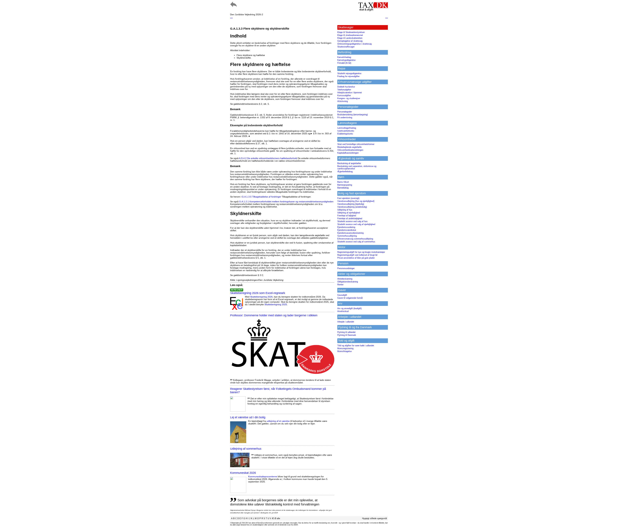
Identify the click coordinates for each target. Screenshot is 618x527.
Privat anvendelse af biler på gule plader (356, 258)
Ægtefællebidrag (345, 171)
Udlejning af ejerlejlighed (348, 212)
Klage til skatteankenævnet (350, 35)
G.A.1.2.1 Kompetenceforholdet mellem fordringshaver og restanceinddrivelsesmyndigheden (286, 201)
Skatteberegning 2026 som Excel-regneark (257, 293)
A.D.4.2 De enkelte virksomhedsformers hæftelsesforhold (268, 158)
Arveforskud (343, 311)
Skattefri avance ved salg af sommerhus (356, 241)
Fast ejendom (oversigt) (348, 198)
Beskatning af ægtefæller (349, 163)
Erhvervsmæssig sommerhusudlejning (355, 239)
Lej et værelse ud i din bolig (247, 417)
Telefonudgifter (344, 89)
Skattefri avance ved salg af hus (352, 221)
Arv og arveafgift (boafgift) (349, 308)
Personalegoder (344, 111)
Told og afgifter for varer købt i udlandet (355, 345)
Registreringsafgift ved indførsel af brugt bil (357, 255)
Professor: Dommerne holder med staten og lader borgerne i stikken (273, 315)
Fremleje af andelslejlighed (349, 218)
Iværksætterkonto (345, 131)
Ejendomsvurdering (346, 227)
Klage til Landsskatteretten (349, 38)
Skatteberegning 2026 (261, 296)
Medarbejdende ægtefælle (349, 147)
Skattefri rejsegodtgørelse (349, 73)
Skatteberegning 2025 (275, 304)
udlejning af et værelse (278, 421)
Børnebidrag (343, 188)
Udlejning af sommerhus (245, 448)
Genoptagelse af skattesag (349, 41)
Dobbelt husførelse (346, 87)
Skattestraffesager (346, 47)
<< (231, 18)
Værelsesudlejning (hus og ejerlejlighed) (355, 201)
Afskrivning (342, 101)
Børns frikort (343, 182)
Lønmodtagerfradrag (346, 128)
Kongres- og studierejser (348, 98)
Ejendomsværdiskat (346, 230)
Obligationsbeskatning (347, 281)
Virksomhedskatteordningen (350, 150)
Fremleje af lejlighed (346, 215)
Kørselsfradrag (344, 57)
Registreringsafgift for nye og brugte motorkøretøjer (361, 252)
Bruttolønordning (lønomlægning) (352, 114)
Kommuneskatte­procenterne (262, 476)
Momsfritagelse (344, 351)
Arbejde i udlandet (345, 322)
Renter (340, 284)
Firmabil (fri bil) (344, 63)
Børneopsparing (344, 185)
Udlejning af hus (344, 210)
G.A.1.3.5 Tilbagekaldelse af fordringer (261, 196)
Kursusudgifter (344, 95)
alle (278, 518)
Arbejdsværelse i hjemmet (349, 92)
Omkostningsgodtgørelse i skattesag (354, 44)
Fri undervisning (344, 117)
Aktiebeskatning (344, 279)
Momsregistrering (345, 348)
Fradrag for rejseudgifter (348, 76)
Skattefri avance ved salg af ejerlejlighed (356, 224)
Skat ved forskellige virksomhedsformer (355, 144)
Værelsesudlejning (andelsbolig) (352, 207)
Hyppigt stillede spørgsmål (374, 518)
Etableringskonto (345, 134)
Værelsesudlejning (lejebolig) (350, 204)
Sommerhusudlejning (347, 236)
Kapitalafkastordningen (348, 153)
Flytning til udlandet (346, 332)
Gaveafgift (342, 295)
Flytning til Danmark (346, 335)
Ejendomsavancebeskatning (350, 233)
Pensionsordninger (346, 268)
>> (386, 18)
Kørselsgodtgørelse (346, 60)
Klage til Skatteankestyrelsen (351, 32)
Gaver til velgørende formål (350, 298)
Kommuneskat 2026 (243, 472)
